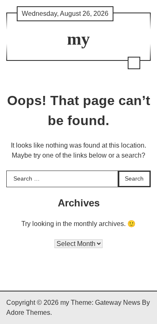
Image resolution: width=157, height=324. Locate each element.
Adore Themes (28, 312)
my (78, 39)
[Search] (134, 63)
